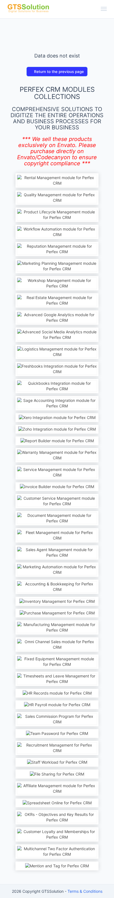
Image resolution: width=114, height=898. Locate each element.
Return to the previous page (58, 71)
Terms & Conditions (85, 891)
